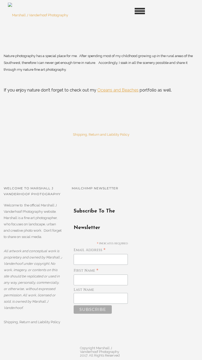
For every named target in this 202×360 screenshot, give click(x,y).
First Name (86, 271)
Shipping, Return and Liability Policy (101, 134)
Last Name (84, 289)
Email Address (89, 250)
